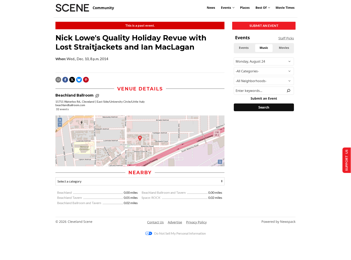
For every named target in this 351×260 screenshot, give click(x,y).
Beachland (64, 192)
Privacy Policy (196, 222)
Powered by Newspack (278, 222)
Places (245, 8)
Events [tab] (244, 48)
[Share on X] (72, 79)
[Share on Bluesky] (79, 79)
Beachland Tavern (69, 197)
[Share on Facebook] (65, 79)
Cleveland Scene (80, 222)
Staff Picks (286, 38)
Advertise (175, 222)
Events (226, 8)
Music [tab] (264, 48)
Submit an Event (263, 25)
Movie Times (285, 8)
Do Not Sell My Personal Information (180, 233)
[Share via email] (58, 79)
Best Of (261, 8)
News (211, 8)
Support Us (346, 160)
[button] (86, 79)
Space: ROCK (151, 197)
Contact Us (155, 222)
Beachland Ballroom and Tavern (164, 192)
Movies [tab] (284, 48)
